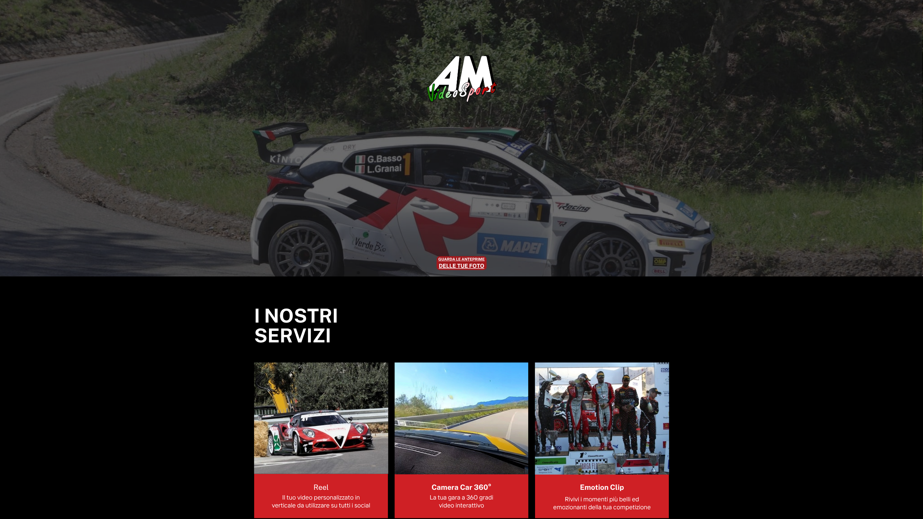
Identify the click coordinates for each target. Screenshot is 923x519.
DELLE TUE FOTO (461, 266)
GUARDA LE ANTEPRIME (461, 259)
